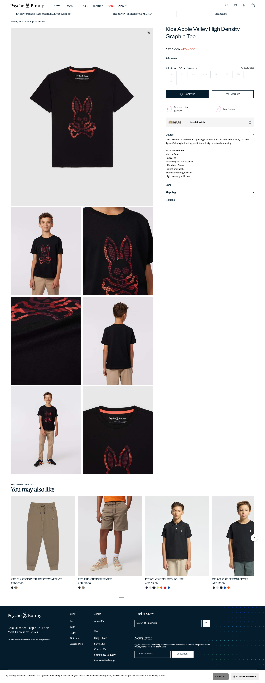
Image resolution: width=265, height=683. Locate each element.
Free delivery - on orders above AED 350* (132, 14)
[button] (245, 676)
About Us (99, 621)
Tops (73, 633)
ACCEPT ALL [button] (220, 676)
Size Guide (99, 644)
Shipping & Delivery (105, 655)
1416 (193, 74)
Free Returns (221, 14)
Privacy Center (140, 647)
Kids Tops (29, 22)
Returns (170, 200)
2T (216, 74)
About (122, 6)
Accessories (76, 644)
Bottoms (74, 638)
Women (98, 6)
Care (168, 185)
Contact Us (100, 649)
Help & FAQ (100, 638)
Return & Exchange (104, 660)
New (56, 6)
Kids (21, 22)
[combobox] (168, 623)
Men (70, 6)
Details (169, 135)
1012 (182, 74)
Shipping (171, 192)
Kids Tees (40, 22)
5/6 (238, 74)
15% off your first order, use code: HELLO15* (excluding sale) (44, 14)
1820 (204, 74)
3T (227, 74)
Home (14, 22)
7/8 (171, 81)
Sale (111, 6)
